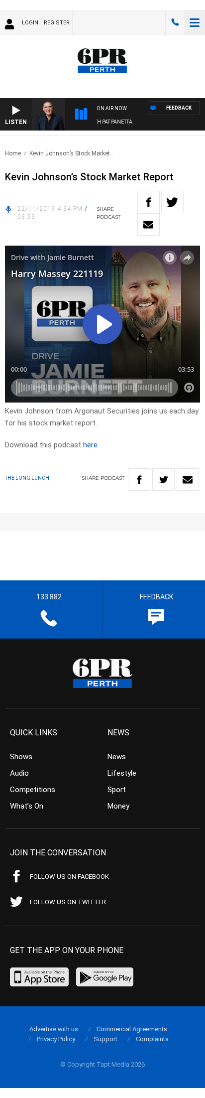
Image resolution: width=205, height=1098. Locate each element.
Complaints (152, 1039)
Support (105, 1039)
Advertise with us (53, 1029)
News (116, 756)
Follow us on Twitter (68, 902)
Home (13, 153)
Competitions (32, 789)
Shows (21, 756)
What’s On (26, 806)
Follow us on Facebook (69, 876)
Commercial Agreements (132, 1029)
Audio (19, 773)
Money (118, 806)
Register (57, 22)
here (90, 444)
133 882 (175, 22)
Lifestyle (121, 773)
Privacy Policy (56, 1039)
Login (30, 22)
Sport (116, 789)
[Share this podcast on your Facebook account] (148, 202)
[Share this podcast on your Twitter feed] (172, 202)
